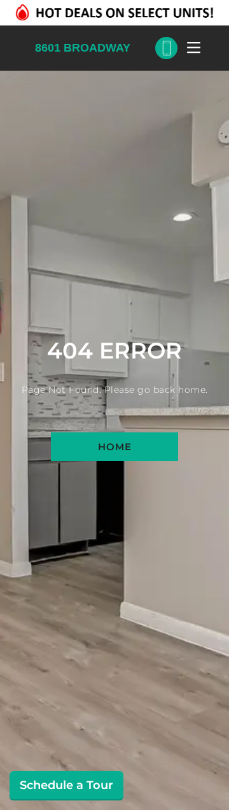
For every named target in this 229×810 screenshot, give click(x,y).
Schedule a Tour (66, 785)
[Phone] (166, 48)
